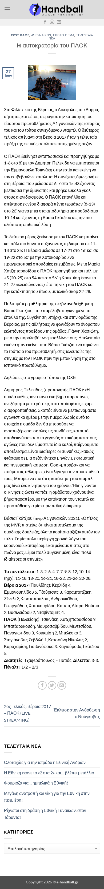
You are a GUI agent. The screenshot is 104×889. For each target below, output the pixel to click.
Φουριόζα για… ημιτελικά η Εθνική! (36, 782)
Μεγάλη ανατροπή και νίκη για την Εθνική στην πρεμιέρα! (47, 797)
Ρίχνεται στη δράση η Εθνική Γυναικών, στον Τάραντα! (45, 814)
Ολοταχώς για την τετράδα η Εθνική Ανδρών (45, 762)
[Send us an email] (59, 22)
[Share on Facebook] (42, 685)
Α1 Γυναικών (41, 35)
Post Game (20, 35)
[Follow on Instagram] (52, 22)
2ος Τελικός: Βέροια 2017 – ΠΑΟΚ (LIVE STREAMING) (27, 713)
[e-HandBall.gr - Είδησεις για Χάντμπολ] (55, 9)
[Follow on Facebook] (45, 22)
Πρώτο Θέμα (63, 35)
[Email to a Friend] (61, 685)
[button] (7, 9)
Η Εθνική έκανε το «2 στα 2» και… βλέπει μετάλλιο (49, 772)
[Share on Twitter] (52, 685)
